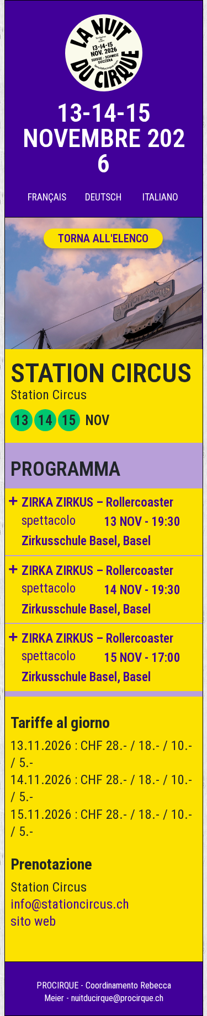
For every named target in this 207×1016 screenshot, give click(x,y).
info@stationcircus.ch (69, 904)
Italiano (160, 197)
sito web (33, 921)
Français (47, 197)
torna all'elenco (104, 238)
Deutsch (103, 197)
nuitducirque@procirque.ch (117, 998)
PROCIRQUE (57, 985)
